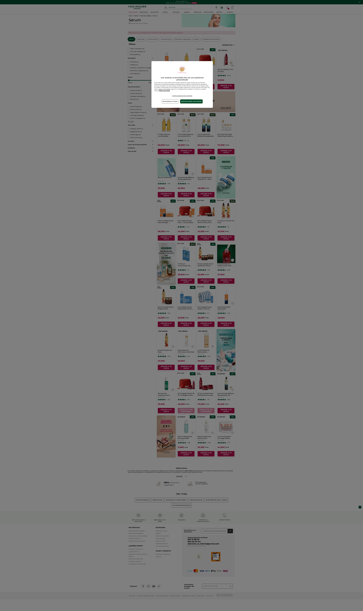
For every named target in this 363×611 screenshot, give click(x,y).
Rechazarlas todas (170, 101)
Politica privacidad (164, 90)
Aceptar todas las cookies (191, 101)
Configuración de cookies (182, 96)
